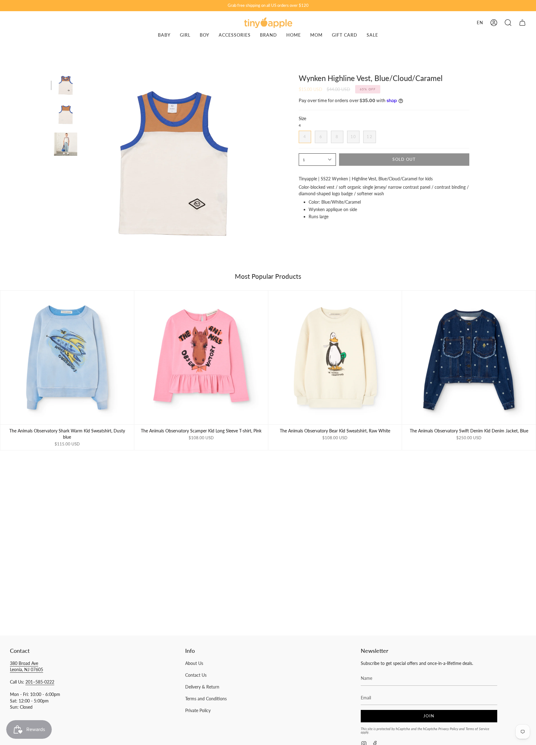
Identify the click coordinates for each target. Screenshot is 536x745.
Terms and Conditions (206, 698)
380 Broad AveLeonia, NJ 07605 (26, 666)
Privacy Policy (448, 729)
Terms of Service (477, 729)
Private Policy (198, 710)
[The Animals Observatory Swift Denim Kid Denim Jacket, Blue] (469, 357)
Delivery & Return (202, 686)
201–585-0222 (39, 681)
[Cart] (522, 22)
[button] (508, 22)
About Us (194, 663)
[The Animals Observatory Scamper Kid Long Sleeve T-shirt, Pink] (201, 357)
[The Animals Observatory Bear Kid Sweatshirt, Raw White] (335, 357)
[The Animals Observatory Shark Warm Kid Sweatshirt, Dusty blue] (67, 357)
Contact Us (196, 675)
